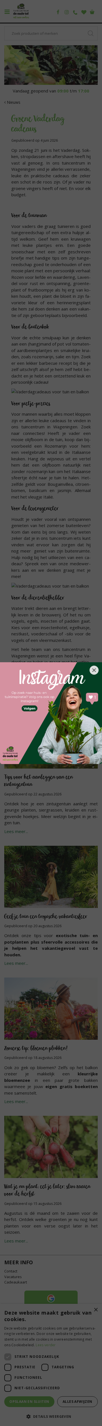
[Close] (94, 670)
